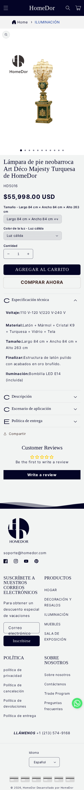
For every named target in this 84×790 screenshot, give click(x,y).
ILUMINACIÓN (47, 22)
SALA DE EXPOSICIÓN (55, 636)
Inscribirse (22, 641)
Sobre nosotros (57, 675)
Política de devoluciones (15, 703)
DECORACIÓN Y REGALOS (58, 602)
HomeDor (29, 787)
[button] (68, 8)
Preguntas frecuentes (53, 706)
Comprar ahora (42, 282)
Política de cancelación (14, 688)
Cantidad (10, 246)
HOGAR (50, 590)
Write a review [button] (42, 474)
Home (22, 22)
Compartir (17, 434)
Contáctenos (55, 684)
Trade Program (57, 693)
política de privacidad (13, 673)
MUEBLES (52, 624)
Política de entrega (20, 716)
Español (40, 762)
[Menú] (6, 8)
